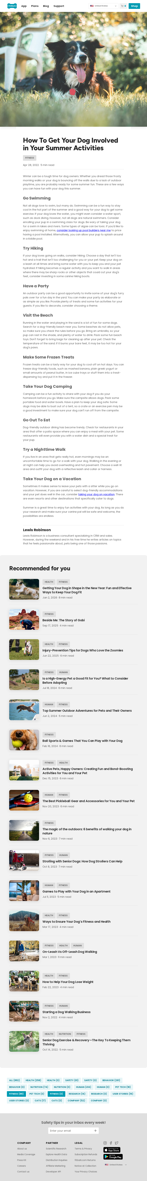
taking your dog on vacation (96, 494)
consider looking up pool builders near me (84, 230)
